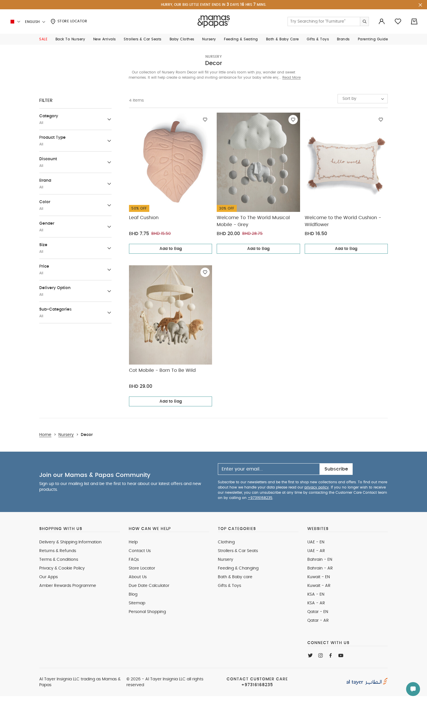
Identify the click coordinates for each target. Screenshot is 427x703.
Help (133, 542)
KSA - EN (315, 594)
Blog (133, 594)
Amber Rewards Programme (67, 586)
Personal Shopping (147, 612)
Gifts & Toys (229, 586)
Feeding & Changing (238, 568)
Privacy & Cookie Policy (62, 568)
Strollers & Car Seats (238, 551)
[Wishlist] (205, 119)
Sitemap (137, 603)
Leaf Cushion (144, 217)
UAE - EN (315, 542)
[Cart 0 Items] (414, 21)
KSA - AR (316, 603)
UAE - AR (316, 551)
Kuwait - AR (319, 586)
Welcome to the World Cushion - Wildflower (343, 221)
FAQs (134, 560)
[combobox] (363, 98)
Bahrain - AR (320, 568)
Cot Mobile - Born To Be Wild (162, 370)
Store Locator (71, 21)
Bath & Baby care (235, 577)
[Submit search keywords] (364, 21)
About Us (138, 577)
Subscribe (336, 469)
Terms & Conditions (58, 560)
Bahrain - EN (319, 560)
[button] (43, 39)
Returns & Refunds (57, 551)
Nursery (213, 56)
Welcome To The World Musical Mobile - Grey (253, 221)
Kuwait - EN (318, 577)
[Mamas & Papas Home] (214, 21)
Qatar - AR (318, 621)
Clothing (226, 542)
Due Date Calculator (149, 586)
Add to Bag (170, 249)
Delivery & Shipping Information (70, 542)
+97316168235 (260, 498)
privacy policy (316, 487)
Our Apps (48, 577)
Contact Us (140, 551)
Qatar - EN (317, 612)
